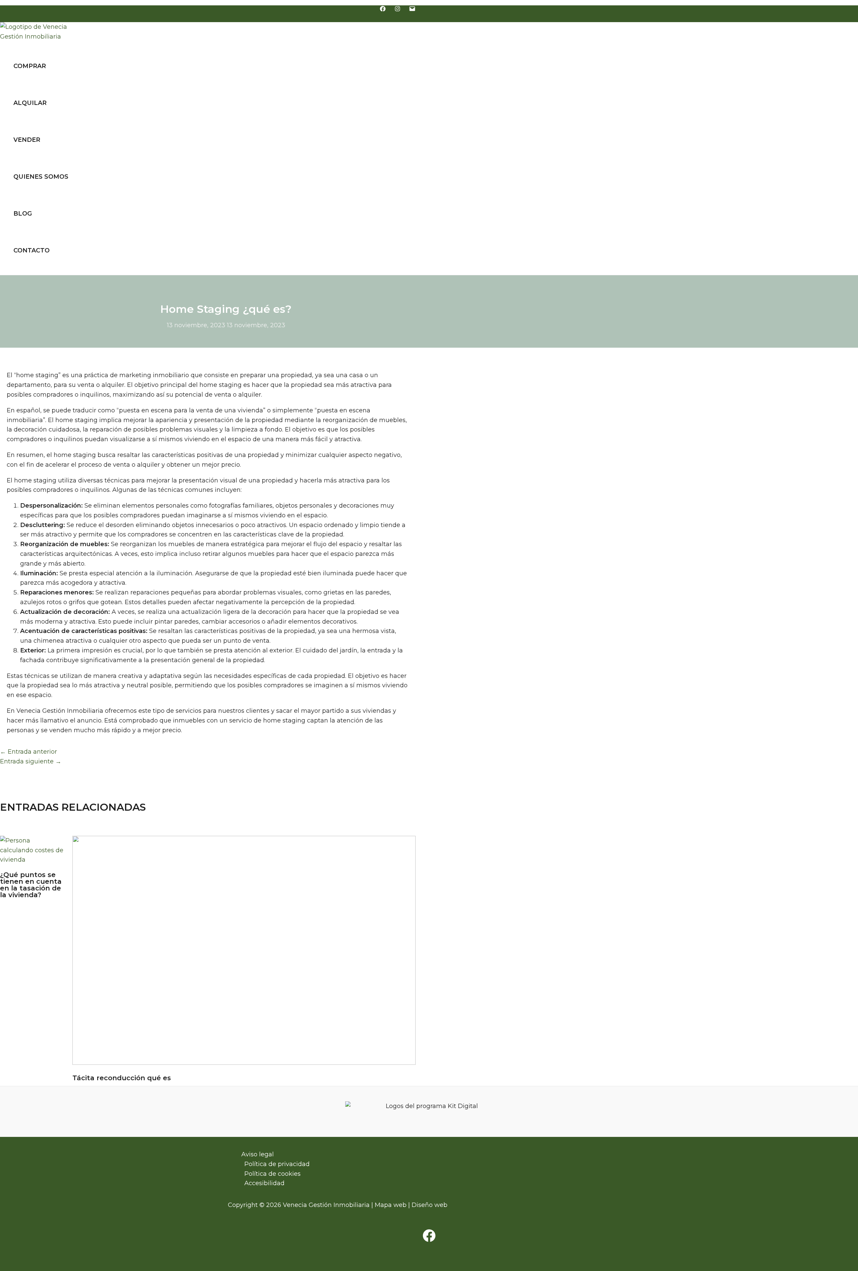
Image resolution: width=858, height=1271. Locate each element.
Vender (26, 139)
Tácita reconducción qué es (121, 1078)
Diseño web (429, 1205)
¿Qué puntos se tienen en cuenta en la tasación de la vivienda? (31, 885)
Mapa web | (393, 1205)
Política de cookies (272, 1173)
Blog (22, 213)
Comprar (29, 66)
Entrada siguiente (30, 761)
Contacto (31, 250)
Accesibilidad (264, 1183)
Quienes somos (40, 176)
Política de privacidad (277, 1164)
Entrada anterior (28, 751)
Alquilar (30, 103)
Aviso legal (257, 1154)
